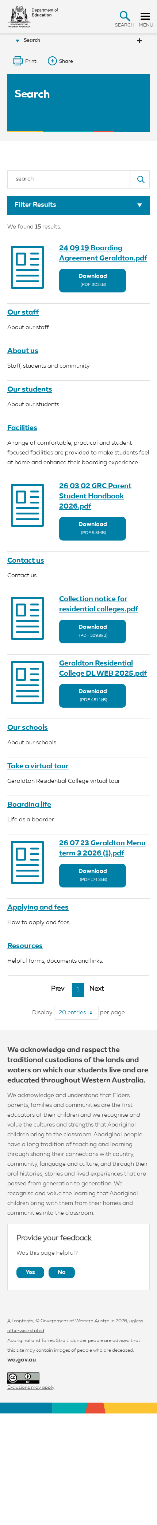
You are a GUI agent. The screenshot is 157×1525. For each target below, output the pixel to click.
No (62, 1272)
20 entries (79, 1013)
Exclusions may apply (30, 1387)
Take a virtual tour (38, 766)
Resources (25, 946)
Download (92, 280)
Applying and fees (38, 907)
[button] (125, 16)
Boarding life (29, 804)
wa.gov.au (21, 1360)
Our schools (27, 727)
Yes (30, 1272)
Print (31, 61)
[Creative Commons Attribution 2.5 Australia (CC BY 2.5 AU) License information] (23, 1378)
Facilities (22, 428)
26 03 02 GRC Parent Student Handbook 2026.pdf (95, 496)
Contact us (25, 560)
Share (66, 61)
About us (22, 351)
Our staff (23, 312)
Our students (29, 389)
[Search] (140, 179)
